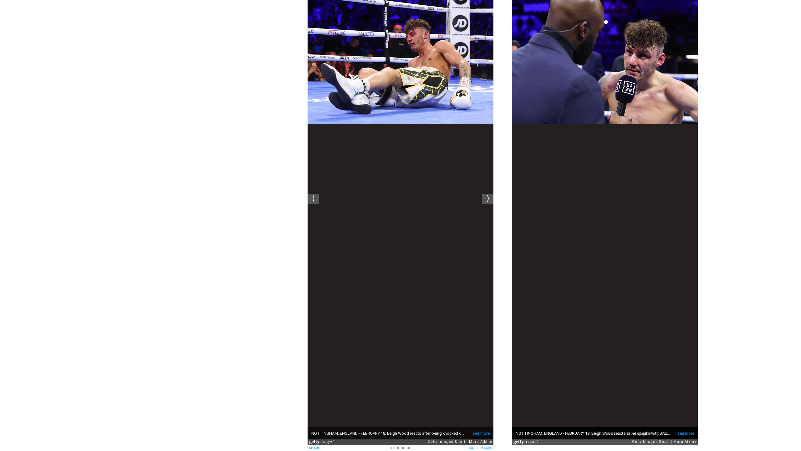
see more (481, 433)
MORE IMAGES (480, 448)
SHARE (314, 448)
